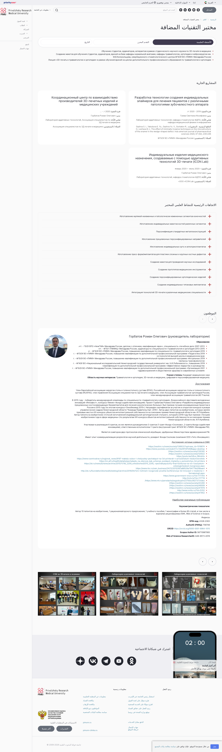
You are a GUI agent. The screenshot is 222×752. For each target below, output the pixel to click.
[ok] (198, 9)
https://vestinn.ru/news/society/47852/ (187, 493)
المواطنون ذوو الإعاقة (91, 708)
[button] (212, 319)
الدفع (27, 44)
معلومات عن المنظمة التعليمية (94, 696)
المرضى (26, 38)
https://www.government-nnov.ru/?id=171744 (184, 475)
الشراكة (26, 29)
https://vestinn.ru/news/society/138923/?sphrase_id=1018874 (176, 446)
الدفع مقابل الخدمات (136, 722)
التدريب (22, 33)
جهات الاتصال (24, 48)
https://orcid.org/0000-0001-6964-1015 (192, 528)
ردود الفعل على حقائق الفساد (139, 708)
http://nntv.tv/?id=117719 (194, 478)
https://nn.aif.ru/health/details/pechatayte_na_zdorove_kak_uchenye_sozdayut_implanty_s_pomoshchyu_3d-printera (152, 461)
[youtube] (193, 9)
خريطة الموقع (133, 729)
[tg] (189, 9)
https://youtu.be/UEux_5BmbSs (191, 456)
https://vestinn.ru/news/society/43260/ (187, 483)
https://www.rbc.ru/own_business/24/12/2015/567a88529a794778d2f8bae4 (170, 468)
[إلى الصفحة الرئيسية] (14, 3)
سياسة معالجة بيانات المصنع (165, 746)
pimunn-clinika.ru (90, 730)
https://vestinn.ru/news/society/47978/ (187, 488)
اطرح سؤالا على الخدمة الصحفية (140, 704)
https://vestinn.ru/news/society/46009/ (187, 485)
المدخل (209, 10)
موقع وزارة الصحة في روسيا (139, 712)
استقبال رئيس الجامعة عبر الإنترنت (141, 696)
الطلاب (22, 25)
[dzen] (180, 9)
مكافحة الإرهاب (89, 704)
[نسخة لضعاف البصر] (195, 2)
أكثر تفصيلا (46, 728)
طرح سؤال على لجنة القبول (138, 700)
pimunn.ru (87, 722)
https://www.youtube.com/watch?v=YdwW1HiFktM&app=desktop (175, 449)
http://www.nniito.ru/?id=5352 (191, 490)
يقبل (214, 747)
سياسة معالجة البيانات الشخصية (95, 712)
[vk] (185, 9)
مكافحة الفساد (88, 700)
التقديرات (64, 728)
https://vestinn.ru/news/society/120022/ (187, 454)
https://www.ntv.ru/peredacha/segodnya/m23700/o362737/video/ (175, 480)
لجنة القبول (21, 21)
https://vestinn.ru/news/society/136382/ (186, 451)
